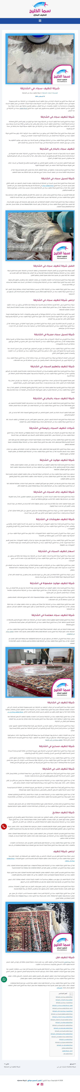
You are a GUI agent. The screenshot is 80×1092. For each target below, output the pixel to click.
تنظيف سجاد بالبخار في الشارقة (64, 1000)
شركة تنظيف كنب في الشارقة (64, 1045)
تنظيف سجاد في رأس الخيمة (54, 740)
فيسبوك (59, 988)
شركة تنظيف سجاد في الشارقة (64, 997)
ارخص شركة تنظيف (67, 1051)
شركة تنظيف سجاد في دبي (15, 712)
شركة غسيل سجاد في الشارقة (64, 1002)
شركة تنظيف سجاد (48, 185)
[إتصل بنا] (4, 827)
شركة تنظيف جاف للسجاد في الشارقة (62, 1025)
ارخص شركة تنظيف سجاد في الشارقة (62, 1008)
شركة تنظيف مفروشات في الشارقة (63, 1028)
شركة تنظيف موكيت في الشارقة (64, 1022)
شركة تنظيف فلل (67, 1054)
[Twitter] (38, 1084)
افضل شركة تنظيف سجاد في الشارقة (62, 1005)
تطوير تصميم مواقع (35, 1081)
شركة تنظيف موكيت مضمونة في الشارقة (61, 1034)
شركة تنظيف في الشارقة (65, 1039)
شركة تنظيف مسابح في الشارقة (63, 1042)
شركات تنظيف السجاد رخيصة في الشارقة (61, 1019)
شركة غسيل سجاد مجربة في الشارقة (62, 1011)
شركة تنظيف (23, 108)
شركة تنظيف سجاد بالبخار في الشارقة (62, 1017)
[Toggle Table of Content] (70, 994)
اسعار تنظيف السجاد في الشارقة (63, 1031)
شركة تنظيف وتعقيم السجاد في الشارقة (61, 1014)
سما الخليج (67, 962)
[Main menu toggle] (40, 20)
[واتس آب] (4, 979)
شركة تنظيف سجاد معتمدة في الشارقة (62, 1037)
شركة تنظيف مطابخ (67, 1048)
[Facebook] (42, 1084)
